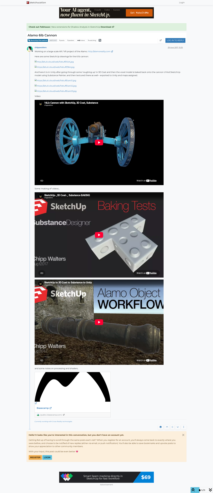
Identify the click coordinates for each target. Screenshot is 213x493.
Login (47, 457)
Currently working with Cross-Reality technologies (53, 421)
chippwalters (40, 47)
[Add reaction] (160, 427)
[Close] (183, 434)
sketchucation (38, 2)
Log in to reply (175, 40)
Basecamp (43, 408)
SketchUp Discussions (38, 40)
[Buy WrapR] (106, 477)
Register (35, 457)
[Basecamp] (72, 388)
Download (106, 27)
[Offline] (31, 49)
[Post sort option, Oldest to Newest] (160, 40)
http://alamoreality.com (99, 51)
